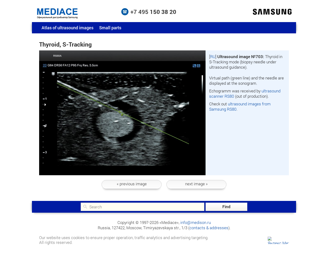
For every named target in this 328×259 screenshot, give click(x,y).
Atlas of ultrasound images (67, 27)
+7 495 (153, 12)
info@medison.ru (195, 222)
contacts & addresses (208, 227)
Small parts (110, 27)
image (132, 184)
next (196, 184)
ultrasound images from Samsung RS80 (240, 106)
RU (212, 56)
